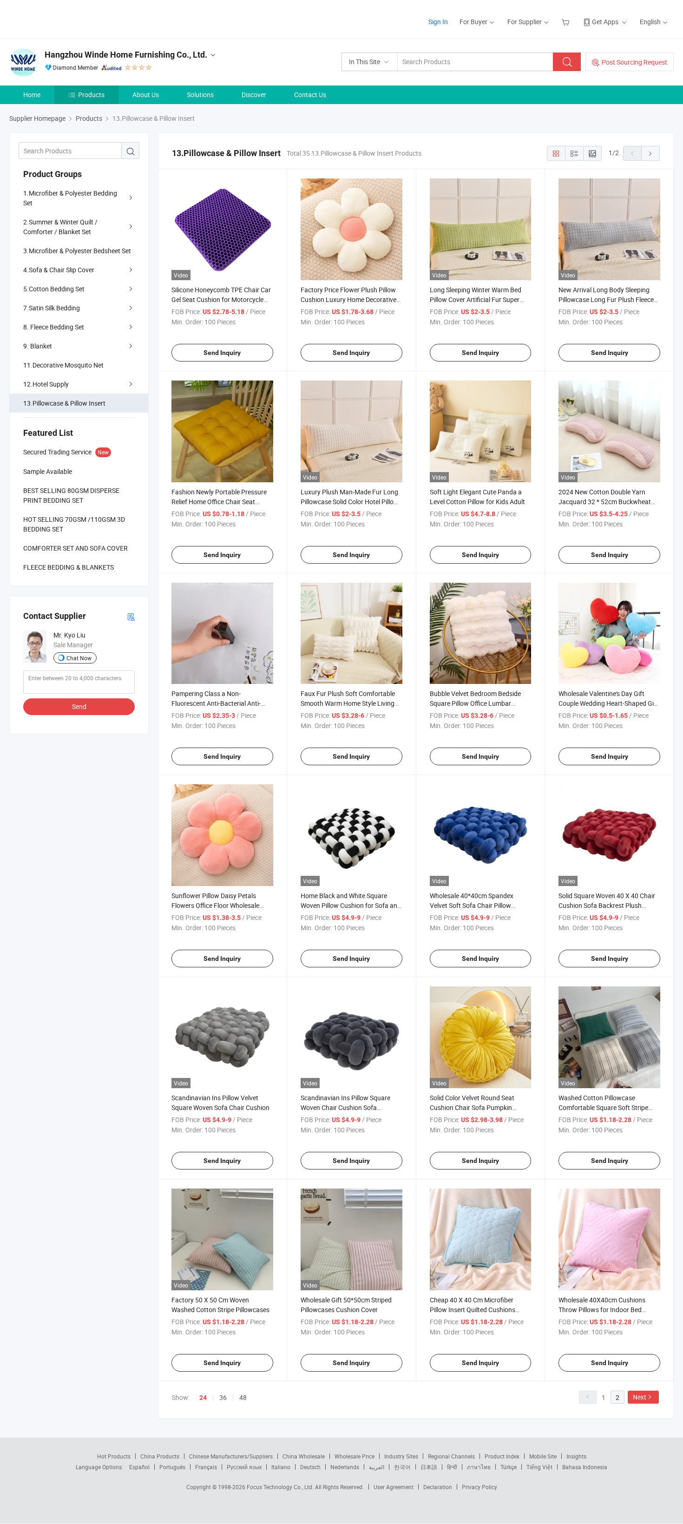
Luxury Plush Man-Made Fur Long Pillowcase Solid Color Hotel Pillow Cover (350, 501)
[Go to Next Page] (650, 153)
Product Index (502, 1456)
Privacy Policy (479, 1487)
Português (172, 1467)
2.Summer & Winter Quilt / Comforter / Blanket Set (60, 226)
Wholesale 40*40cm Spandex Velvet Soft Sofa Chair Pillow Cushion (471, 905)
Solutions (200, 94)
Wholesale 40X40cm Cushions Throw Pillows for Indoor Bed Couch (601, 1309)
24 (203, 1397)
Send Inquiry (222, 352)
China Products (159, 1456)
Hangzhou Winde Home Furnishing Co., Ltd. (126, 54)
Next (639, 1397)
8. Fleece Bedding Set (53, 326)
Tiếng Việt (539, 1467)
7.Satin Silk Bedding (51, 307)
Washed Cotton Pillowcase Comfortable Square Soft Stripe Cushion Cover (603, 1107)
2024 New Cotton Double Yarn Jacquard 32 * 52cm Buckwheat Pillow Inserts (604, 501)
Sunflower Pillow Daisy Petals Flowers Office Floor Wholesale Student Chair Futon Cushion (215, 905)
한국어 (402, 1467)
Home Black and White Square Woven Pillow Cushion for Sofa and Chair (351, 905)
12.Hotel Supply (46, 384)
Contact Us (310, 94)
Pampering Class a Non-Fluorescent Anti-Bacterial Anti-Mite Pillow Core (216, 703)
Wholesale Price (354, 1456)
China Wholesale (303, 1456)
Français (206, 1467)
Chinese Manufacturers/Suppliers (231, 1456)
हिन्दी (452, 1467)
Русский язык (244, 1467)
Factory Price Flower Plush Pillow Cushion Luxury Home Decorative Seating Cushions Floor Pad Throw (350, 299)
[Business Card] (131, 616)
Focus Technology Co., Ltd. (281, 1487)
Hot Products (114, 1456)
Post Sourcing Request (634, 62)
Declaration (437, 1487)
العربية (376, 1467)
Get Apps (605, 21)
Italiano (280, 1467)
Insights (576, 1456)
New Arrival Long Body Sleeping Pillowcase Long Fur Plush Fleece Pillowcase (606, 299)
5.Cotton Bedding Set (54, 288)
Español (139, 1467)
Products (91, 94)
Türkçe (508, 1467)
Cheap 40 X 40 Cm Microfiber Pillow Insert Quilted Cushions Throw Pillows (472, 1309)
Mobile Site (543, 1456)
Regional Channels (451, 1456)
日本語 (428, 1467)
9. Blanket (37, 346)
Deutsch (310, 1467)
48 (243, 1397)
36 (223, 1397)
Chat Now (79, 658)
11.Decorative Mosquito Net (63, 365)
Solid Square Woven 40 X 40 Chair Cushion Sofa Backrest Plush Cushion (606, 905)
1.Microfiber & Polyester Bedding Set (70, 198)
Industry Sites (401, 1456)
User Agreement (394, 1487)
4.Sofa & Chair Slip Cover (58, 269)
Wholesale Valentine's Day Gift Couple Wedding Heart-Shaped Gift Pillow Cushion (608, 703)
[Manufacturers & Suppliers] (69, 18)
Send (79, 706)
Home (31, 94)
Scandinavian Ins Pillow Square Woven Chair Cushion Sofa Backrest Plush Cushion (345, 1107)
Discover (254, 94)
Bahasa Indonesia (584, 1467)
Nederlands (344, 1467)
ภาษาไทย (479, 1467)
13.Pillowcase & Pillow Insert (64, 403)
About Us (145, 94)
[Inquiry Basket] (566, 21)
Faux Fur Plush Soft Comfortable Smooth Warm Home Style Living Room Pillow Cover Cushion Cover (349, 703)
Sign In (438, 21)
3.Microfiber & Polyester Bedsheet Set (77, 250)
